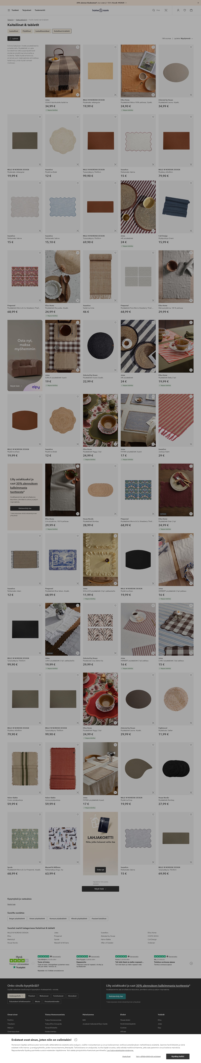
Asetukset (126, 1056)
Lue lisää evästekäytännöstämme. (120, 1050)
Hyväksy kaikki (177, 1056)
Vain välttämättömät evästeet (148, 1056)
